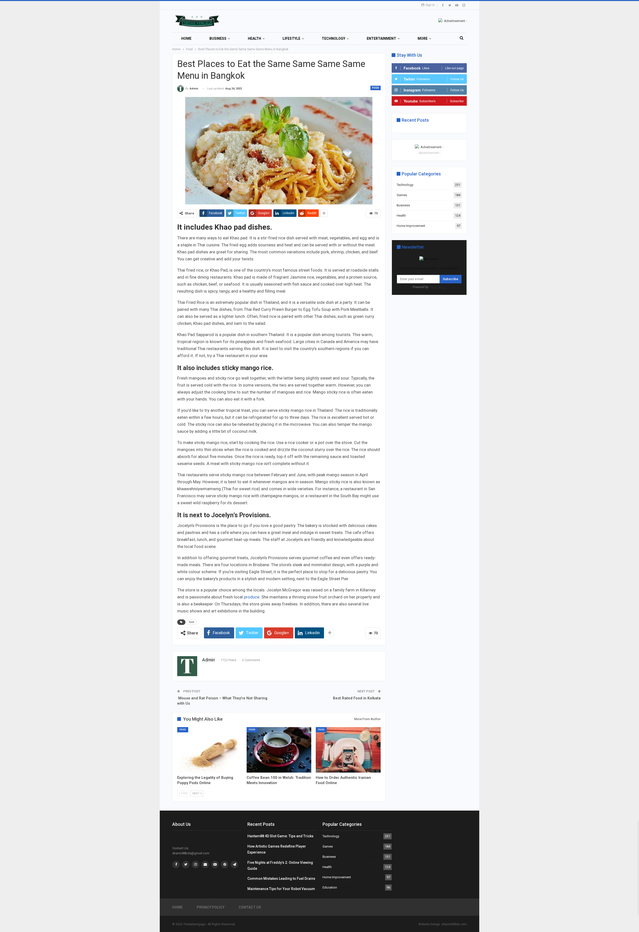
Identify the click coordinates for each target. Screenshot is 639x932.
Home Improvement (411, 226)
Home (186, 38)
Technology (333, 38)
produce (251, 596)
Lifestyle (291, 38)
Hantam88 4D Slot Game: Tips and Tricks (280, 836)
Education (329, 887)
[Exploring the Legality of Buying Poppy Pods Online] (209, 750)
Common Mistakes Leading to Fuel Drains (281, 879)
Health (254, 38)
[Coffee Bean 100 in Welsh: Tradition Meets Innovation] (279, 750)
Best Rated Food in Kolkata (357, 698)
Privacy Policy (210, 907)
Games (402, 195)
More (423, 38)
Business (217, 38)
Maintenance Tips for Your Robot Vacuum (281, 889)
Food (375, 87)
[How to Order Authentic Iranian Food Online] (348, 750)
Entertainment (381, 38)
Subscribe (450, 279)
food (191, 622)
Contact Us (250, 907)
